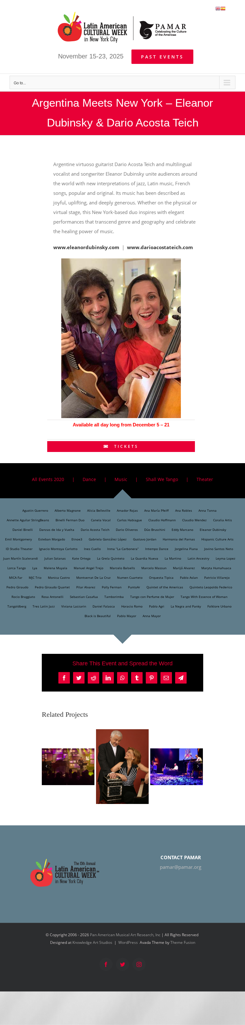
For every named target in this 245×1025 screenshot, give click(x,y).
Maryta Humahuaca (216, 568)
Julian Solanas (55, 558)
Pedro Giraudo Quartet (52, 587)
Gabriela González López (108, 539)
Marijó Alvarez (184, 568)
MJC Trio (35, 577)
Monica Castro (59, 577)
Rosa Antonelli (52, 596)
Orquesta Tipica (161, 577)
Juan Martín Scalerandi (20, 558)
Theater (205, 479)
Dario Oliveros (127, 529)
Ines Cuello (92, 549)
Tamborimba (114, 596)
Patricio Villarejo (217, 577)
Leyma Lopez (225, 558)
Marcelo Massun (154, 568)
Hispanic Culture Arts (217, 539)
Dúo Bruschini (154, 529)
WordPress (128, 942)
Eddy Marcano (182, 529)
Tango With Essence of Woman (204, 596)
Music (121, 479)
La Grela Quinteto (110, 558)
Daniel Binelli (22, 529)
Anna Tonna (207, 510)
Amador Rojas (127, 510)
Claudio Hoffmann (162, 520)
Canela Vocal (101, 520)
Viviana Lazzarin (73, 606)
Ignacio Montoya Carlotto (58, 549)
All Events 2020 (48, 479)
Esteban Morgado (51, 539)
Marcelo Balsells (122, 568)
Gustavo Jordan (144, 539)
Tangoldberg (16, 606)
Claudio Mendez (194, 520)
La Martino (173, 558)
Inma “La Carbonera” (123, 549)
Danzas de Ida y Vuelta (56, 529)
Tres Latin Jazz (44, 606)
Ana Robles (183, 510)
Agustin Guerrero (35, 510)
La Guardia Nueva (144, 558)
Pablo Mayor (126, 616)
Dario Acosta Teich (95, 529)
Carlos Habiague (129, 520)
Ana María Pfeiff (156, 510)
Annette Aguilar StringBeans (28, 520)
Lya (34, 568)
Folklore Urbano (219, 606)
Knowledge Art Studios (92, 942)
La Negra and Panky (186, 606)
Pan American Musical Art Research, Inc (125, 934)
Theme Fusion (182, 942)
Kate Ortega (81, 558)
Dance (89, 479)
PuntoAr (134, 587)
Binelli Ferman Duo (70, 520)
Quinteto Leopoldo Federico (210, 587)
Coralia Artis (222, 520)
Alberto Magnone (68, 510)
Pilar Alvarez (85, 587)
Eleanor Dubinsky (213, 529)
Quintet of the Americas (164, 587)
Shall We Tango (162, 479)
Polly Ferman (112, 587)
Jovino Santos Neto (218, 549)
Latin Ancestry (198, 558)
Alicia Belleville (98, 510)
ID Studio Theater (19, 549)
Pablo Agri (156, 606)
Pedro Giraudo (17, 587)
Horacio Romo (132, 606)
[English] (217, 8)
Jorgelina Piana (186, 549)
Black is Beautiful (98, 616)
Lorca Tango (16, 568)
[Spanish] (223, 8)
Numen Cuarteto (130, 577)
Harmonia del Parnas (179, 539)
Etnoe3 (76, 539)
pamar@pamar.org (180, 867)
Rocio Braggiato (23, 596)
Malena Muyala (55, 568)
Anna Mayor (152, 616)
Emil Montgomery (18, 539)
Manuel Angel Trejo (88, 568)
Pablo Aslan (189, 577)
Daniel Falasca (104, 606)
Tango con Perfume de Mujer (152, 596)
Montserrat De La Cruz (93, 577)
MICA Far (15, 577)
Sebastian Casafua (84, 596)
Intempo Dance (156, 549)
